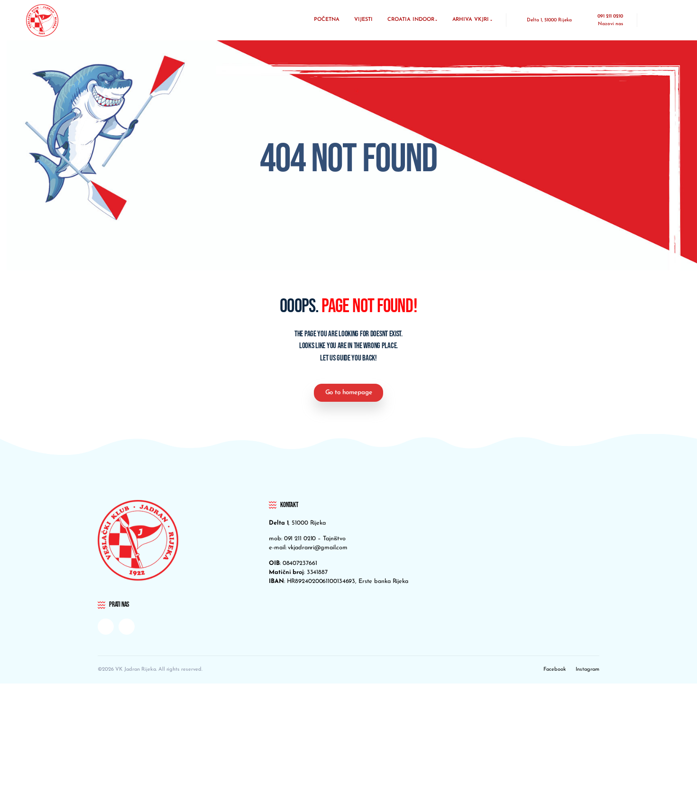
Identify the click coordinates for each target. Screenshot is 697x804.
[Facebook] (106, 627)
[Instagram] (127, 627)
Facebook (554, 669)
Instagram (587, 669)
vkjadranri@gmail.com (318, 548)
